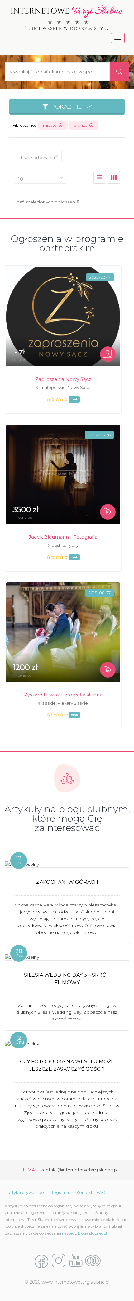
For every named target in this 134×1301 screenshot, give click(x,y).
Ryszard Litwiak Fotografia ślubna (63, 695)
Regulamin (61, 1192)
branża (81, 125)
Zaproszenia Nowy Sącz (63, 379)
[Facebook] (41, 1261)
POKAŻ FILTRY (70, 106)
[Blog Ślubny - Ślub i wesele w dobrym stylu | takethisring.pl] (93, 1261)
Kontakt (84, 1192)
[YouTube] (76, 1261)
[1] (114, 177)
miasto (51, 125)
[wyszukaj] (119, 71)
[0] (99, 177)
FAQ (101, 1192)
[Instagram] (58, 1261)
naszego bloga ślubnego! (84, 1233)
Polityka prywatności (25, 1192)
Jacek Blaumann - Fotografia (63, 537)
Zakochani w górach (67, 882)
